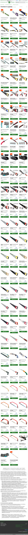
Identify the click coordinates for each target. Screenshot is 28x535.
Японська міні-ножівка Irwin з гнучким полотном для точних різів (23, 33)
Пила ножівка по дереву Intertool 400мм (13, 294)
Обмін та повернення (3, 524)
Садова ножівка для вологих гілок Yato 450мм (14, 426)
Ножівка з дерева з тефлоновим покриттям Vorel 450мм (23, 278)
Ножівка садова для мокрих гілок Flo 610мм (23, 393)
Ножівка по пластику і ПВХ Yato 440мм (13, 327)
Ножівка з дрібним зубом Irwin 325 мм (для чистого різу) (13, 18)
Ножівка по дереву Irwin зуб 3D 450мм (4, 33)
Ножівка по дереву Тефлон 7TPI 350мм (4, 194)
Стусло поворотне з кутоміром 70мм (3, 460)
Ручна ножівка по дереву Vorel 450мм (4, 261)
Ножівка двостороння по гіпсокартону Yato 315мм (22, 343)
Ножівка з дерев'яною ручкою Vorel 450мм (4, 278)
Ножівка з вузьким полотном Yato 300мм (14, 377)
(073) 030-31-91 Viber (9, 1)
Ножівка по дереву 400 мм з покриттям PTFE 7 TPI (13, 278)
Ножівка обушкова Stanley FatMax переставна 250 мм (22, 66)
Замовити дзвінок (3, 0)
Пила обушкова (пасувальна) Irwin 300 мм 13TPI (4, 114)
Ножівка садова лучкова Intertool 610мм (13, 393)
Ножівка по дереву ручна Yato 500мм (14, 244)
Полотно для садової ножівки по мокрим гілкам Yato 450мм (14, 460)
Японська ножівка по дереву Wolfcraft (4, 66)
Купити (5, 22)
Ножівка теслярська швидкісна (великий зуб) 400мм (13, 83)
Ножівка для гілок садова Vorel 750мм (22, 410)
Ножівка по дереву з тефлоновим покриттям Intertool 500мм (4, 327)
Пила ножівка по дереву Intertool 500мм (4, 311)
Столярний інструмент (8, 4)
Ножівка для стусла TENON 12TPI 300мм (13, 114)
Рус (21, 0)
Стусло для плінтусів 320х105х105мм (22, 162)
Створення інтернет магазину (19, 534)
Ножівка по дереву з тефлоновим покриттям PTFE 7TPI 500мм (23, 211)
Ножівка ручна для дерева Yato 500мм (13, 228)
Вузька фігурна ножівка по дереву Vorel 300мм (4, 377)
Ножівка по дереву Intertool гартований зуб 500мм (13, 343)
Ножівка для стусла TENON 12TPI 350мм (22, 114)
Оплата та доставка (3, 523)
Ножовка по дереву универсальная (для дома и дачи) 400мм (13, 98)
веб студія (26, 534)
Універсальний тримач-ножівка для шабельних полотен (13, 130)
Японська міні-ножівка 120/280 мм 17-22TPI (13, 66)
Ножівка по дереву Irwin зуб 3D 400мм (23, 18)
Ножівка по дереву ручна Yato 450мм (5, 244)
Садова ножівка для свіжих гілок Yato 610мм (4, 443)
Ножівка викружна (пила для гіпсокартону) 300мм (23, 98)
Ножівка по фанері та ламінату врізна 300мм (22, 82)
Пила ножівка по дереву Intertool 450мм (22, 294)
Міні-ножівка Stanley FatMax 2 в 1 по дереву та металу (5, 82)
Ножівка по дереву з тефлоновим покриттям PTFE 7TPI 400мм (14, 211)
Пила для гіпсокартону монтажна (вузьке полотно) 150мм (4, 146)
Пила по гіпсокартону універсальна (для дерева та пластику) (23, 130)
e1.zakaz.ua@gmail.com (23, 528)
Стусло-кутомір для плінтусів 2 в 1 (5, 178)
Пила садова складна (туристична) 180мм (13, 146)
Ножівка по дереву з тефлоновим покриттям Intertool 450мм (22, 311)
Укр (19, 0)
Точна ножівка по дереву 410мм (22, 178)
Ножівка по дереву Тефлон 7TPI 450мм (22, 194)
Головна (3, 4)
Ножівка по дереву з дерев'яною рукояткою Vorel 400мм (23, 261)
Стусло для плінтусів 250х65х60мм (3, 162)
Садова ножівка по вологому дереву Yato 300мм (5, 426)
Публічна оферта (3, 525)
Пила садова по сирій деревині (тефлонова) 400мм (5, 98)
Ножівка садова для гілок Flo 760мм (5, 410)
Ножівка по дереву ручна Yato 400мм (23, 228)
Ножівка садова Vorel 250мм (4, 393)
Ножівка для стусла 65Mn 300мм (4, 211)
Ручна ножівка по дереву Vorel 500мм (13, 261)
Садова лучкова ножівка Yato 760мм (14, 443)
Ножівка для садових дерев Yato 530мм (23, 426)
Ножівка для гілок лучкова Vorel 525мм (13, 410)
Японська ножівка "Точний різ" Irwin (13, 360)
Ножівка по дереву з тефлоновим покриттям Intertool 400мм (13, 311)
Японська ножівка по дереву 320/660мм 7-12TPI (14, 49)
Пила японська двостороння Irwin (4, 49)
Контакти (2, 522)
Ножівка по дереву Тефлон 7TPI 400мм (13, 194)
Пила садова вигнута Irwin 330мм (13, 33)
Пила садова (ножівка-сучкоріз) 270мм (22, 146)
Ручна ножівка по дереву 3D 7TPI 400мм (13, 178)
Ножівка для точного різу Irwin (22, 360)
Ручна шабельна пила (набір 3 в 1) (5, 130)
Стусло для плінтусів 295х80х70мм (13, 162)
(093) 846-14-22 (9, 0)
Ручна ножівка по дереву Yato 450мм (5, 228)
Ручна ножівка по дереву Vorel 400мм (22, 244)
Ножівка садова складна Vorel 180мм (22, 377)
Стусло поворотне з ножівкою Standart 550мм (22, 443)
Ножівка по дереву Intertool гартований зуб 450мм (4, 343)
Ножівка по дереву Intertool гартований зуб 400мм (23, 327)
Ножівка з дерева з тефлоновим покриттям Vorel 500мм (5, 294)
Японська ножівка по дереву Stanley (23, 49)
